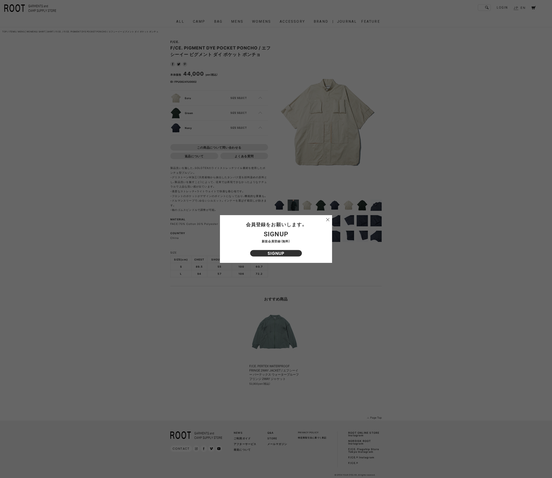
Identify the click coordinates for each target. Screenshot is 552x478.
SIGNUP (276, 253)
